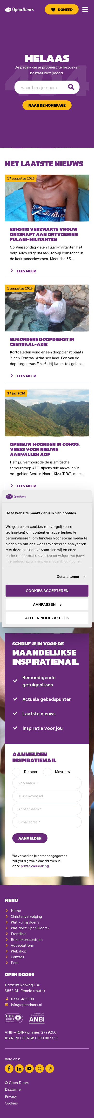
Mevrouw (62, 771)
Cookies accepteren (47, 591)
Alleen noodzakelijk (47, 618)
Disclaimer (13, 1089)
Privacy (11, 1096)
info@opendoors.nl (26, 1004)
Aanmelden (29, 838)
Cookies (11, 1102)
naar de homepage (47, 105)
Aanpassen (44, 604)
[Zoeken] (71, 87)
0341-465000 (22, 998)
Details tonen (68, 576)
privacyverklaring (35, 865)
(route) (39, 990)
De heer (30, 771)
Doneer (65, 10)
